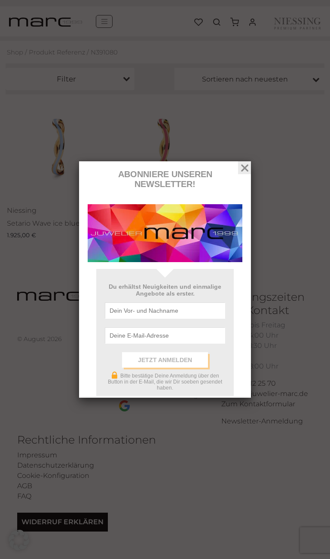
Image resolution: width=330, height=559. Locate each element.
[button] (19, 540)
